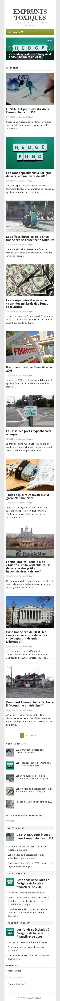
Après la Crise (16, 828)
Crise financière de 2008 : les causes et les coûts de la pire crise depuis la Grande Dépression (26, 636)
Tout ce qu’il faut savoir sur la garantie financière (27, 496)
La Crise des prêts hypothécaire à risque (29, 432)
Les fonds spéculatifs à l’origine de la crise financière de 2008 (30, 55)
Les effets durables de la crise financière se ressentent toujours (30, 238)
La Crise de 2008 (16, 873)
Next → (35, 735)
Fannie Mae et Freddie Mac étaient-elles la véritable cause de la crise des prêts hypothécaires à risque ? (28, 566)
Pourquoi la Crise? (19, 923)
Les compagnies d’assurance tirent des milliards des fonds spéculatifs (27, 303)
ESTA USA (10, 821)
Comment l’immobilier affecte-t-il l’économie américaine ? (29, 704)
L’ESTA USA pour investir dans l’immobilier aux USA (27, 110)
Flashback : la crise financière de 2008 (29, 369)
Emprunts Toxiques (32, 997)
